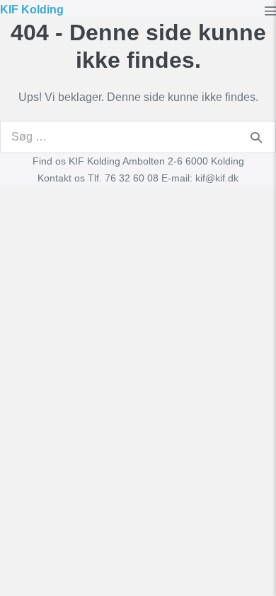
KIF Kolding (32, 10)
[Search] (256, 137)
